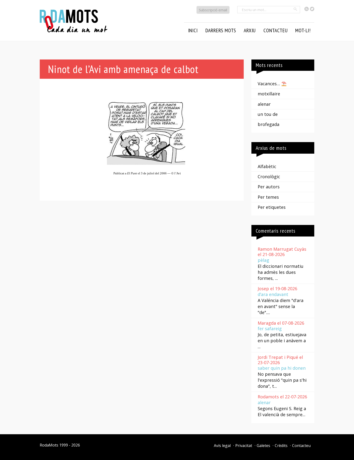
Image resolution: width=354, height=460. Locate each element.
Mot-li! (303, 30)
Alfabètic (267, 166)
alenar (264, 104)
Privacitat (243, 445)
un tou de (268, 114)
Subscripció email (213, 9)
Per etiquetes (272, 207)
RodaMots (49, 445)
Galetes (263, 445)
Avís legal (222, 445)
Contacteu (301, 445)
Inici (193, 30)
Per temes (268, 197)
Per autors (269, 187)
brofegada (268, 124)
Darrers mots (220, 30)
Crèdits (281, 445)
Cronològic (269, 176)
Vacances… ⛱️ (272, 83)
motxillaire (269, 94)
